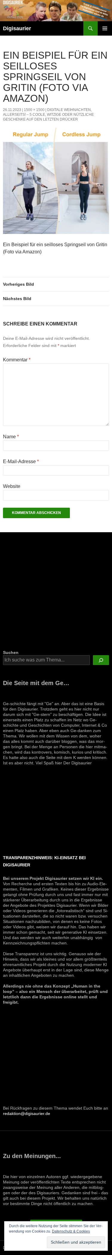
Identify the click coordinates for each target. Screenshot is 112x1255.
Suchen (11, 652)
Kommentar (16, 359)
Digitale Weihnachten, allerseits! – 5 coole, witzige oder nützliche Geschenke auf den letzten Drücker (48, 114)
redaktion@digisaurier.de (26, 1113)
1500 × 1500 (34, 110)
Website (11, 486)
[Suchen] (101, 660)
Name (11, 436)
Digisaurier (17, 28)
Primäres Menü (105, 28)
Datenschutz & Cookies (71, 1231)
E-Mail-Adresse (21, 461)
